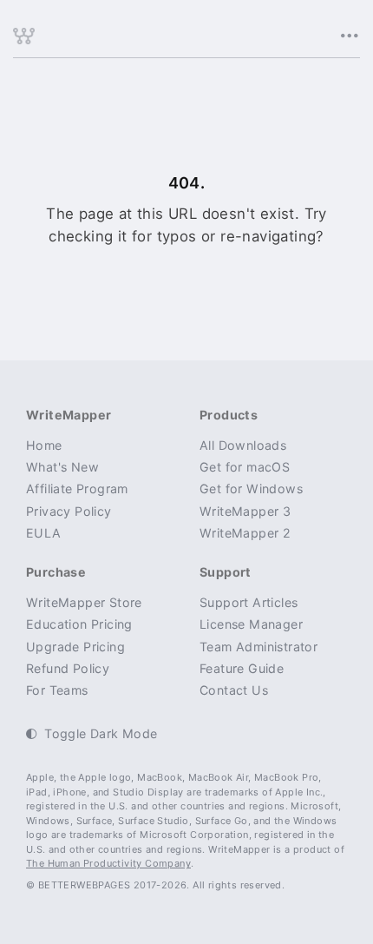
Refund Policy (67, 668)
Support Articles (249, 602)
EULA (44, 532)
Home (44, 445)
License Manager (251, 624)
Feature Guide (242, 668)
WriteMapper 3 (245, 511)
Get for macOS (245, 466)
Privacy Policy (69, 511)
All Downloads (243, 445)
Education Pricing (79, 624)
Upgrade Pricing (75, 646)
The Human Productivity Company (108, 863)
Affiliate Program (77, 488)
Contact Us (234, 690)
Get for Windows (251, 488)
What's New (62, 466)
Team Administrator (258, 646)
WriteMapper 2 (245, 532)
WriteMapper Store (84, 602)
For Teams (57, 690)
